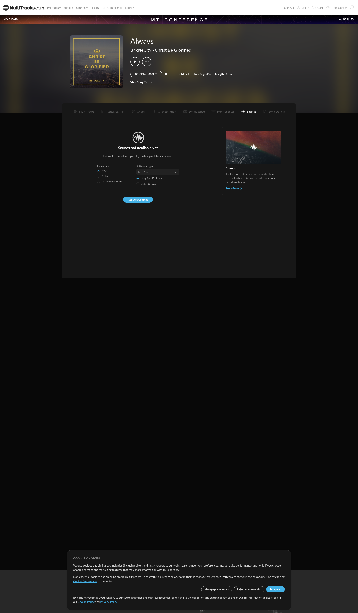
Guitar (105, 176)
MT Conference (112, 7)
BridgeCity (140, 50)
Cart (320, 7)
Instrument (103, 166)
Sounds (81, 7)
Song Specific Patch (151, 178)
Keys (104, 170)
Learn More (233, 188)
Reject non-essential (249, 589)
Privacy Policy (108, 601)
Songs (67, 7)
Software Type (144, 166)
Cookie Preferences (85, 581)
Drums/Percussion (112, 181)
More (128, 7)
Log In (305, 7)
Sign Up (289, 7)
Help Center (339, 7)
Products (53, 7)
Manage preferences (216, 589)
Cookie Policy (86, 601)
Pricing (94, 7)
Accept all (275, 589)
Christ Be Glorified (173, 50)
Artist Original (148, 183)
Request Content (138, 199)
